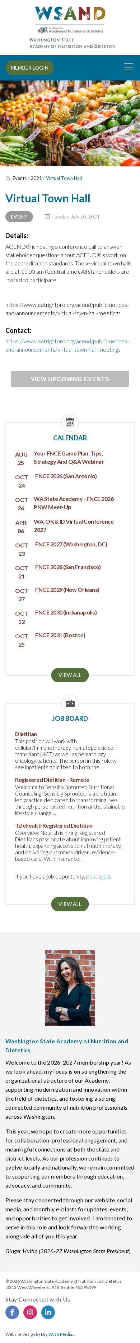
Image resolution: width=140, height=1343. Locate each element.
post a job (98, 876)
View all (70, 675)
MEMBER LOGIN (29, 68)
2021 (36, 178)
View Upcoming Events (70, 379)
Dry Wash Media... (58, 1334)
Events (20, 178)
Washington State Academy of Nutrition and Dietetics (71, 1281)
